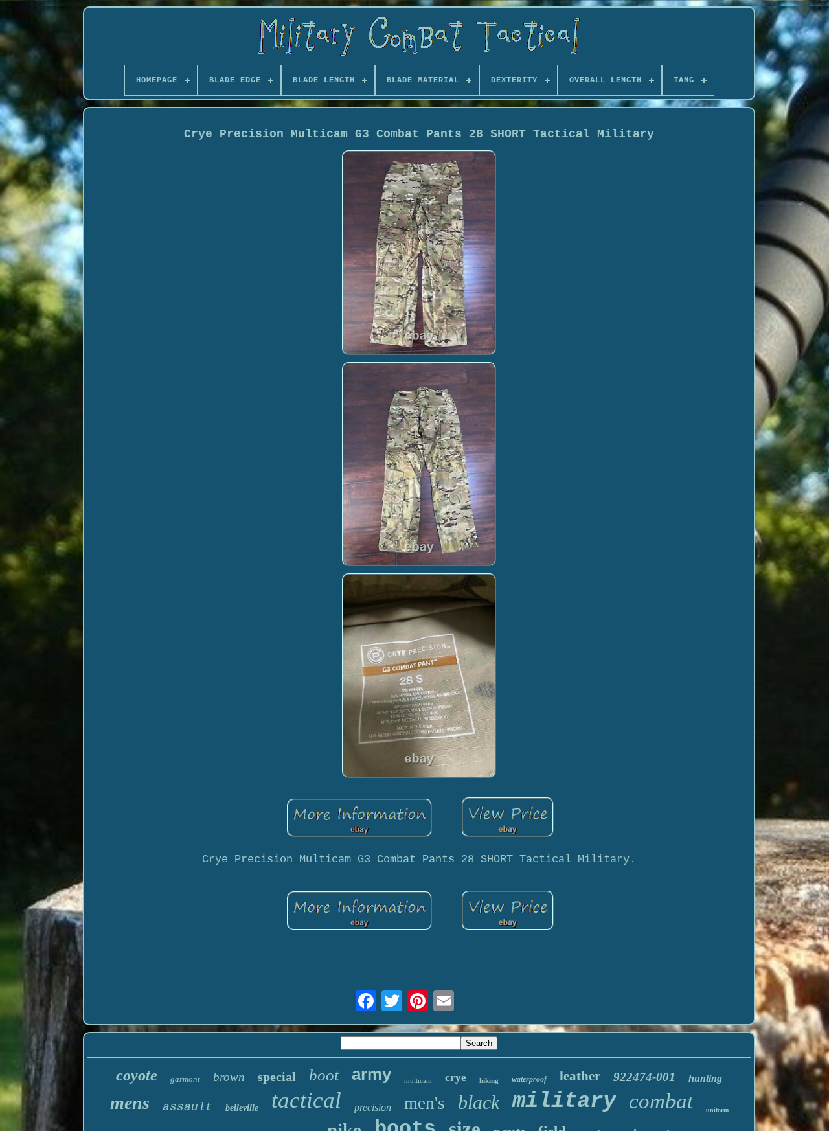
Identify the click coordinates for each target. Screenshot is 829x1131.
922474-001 (644, 1077)
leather (580, 1076)
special (277, 1076)
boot (324, 1075)
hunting (705, 1078)
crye (455, 1077)
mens (130, 1103)
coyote (136, 1075)
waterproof (529, 1079)
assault (187, 1107)
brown (229, 1077)
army (371, 1074)
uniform (717, 1110)
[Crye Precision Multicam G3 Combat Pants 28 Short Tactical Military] (419, 254)
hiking (489, 1080)
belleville (241, 1108)
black (478, 1102)
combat (661, 1101)
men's (424, 1103)
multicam (418, 1080)
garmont (185, 1079)
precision (372, 1107)
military (564, 1101)
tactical (306, 1100)
